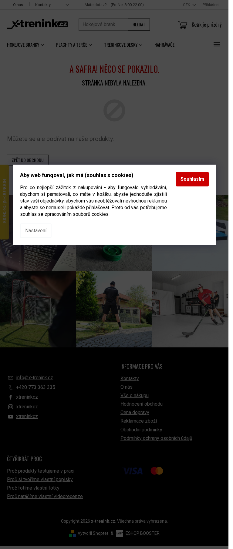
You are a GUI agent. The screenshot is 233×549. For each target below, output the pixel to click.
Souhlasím (192, 179)
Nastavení (35, 230)
